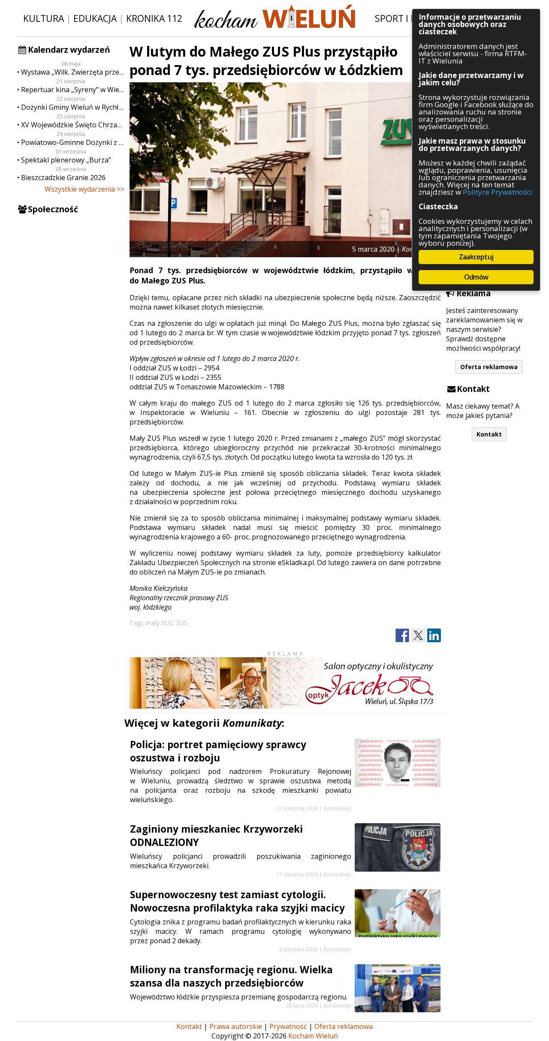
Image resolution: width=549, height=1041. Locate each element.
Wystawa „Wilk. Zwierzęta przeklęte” (72, 72)
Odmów (476, 277)
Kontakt (489, 434)
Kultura (43, 18)
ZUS (181, 623)
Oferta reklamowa (489, 367)
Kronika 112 (154, 18)
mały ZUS (158, 623)
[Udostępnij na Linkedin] (434, 636)
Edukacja (95, 18)
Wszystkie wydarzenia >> (84, 189)
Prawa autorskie (235, 1026)
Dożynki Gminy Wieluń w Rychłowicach (72, 107)
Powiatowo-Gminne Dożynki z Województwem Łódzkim (72, 142)
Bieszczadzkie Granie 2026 (63, 177)
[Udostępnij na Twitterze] (418, 636)
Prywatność (288, 1026)
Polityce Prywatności (497, 192)
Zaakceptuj (476, 257)
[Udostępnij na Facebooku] (402, 636)
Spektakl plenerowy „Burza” (66, 160)
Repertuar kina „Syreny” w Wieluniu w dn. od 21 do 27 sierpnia (72, 89)
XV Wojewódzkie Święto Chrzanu (72, 124)
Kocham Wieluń (313, 1036)
